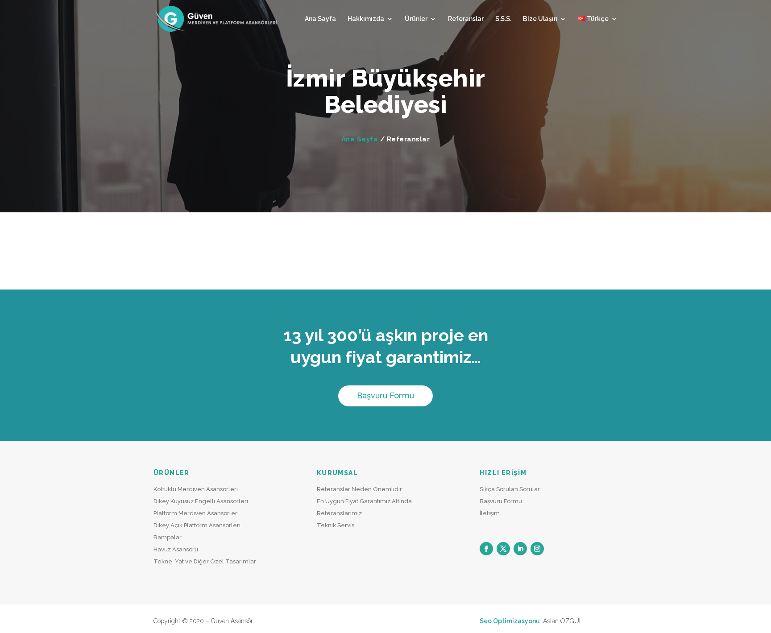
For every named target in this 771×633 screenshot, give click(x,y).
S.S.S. (503, 19)
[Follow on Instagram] (537, 548)
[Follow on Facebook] (486, 548)
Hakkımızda (366, 19)
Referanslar (466, 19)
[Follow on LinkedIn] (520, 548)
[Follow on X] (503, 548)
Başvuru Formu (385, 395)
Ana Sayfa (320, 19)
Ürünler (416, 19)
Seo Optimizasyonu (510, 621)
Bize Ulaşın (540, 19)
